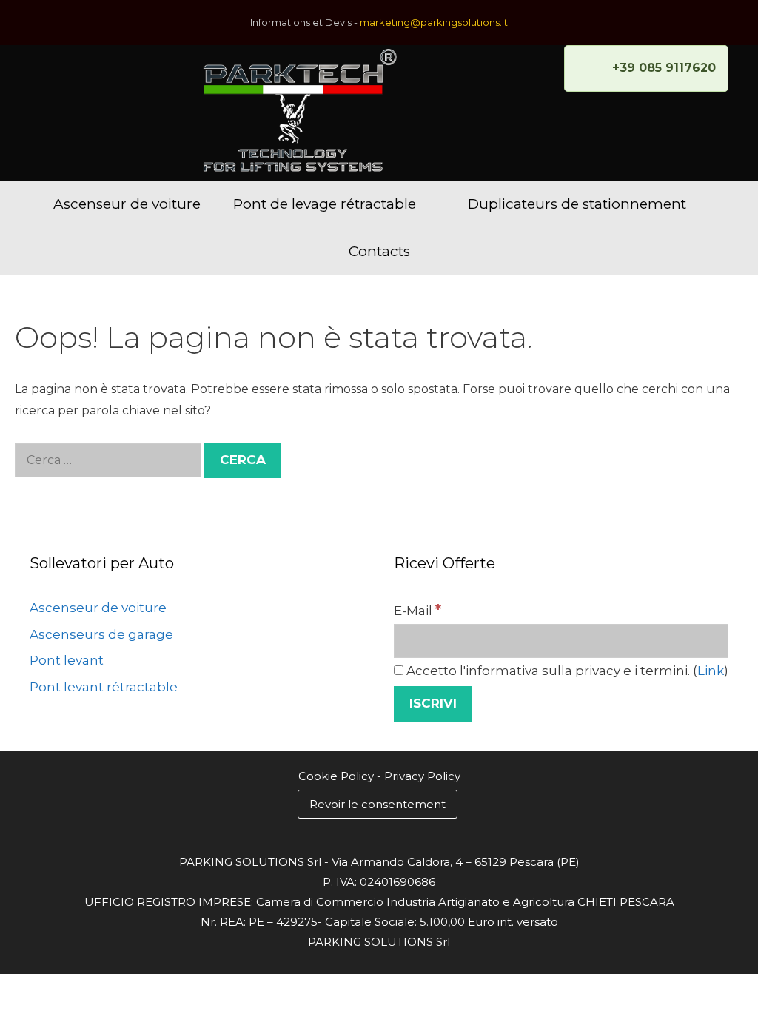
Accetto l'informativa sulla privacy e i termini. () (565, 670)
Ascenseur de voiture (127, 203)
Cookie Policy (336, 776)
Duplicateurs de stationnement (577, 203)
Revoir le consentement (377, 804)
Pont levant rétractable (104, 686)
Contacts (379, 251)
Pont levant (67, 660)
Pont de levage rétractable (324, 203)
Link (710, 670)
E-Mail (417, 610)
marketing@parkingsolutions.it (434, 22)
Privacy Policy (422, 776)
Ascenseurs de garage (101, 634)
